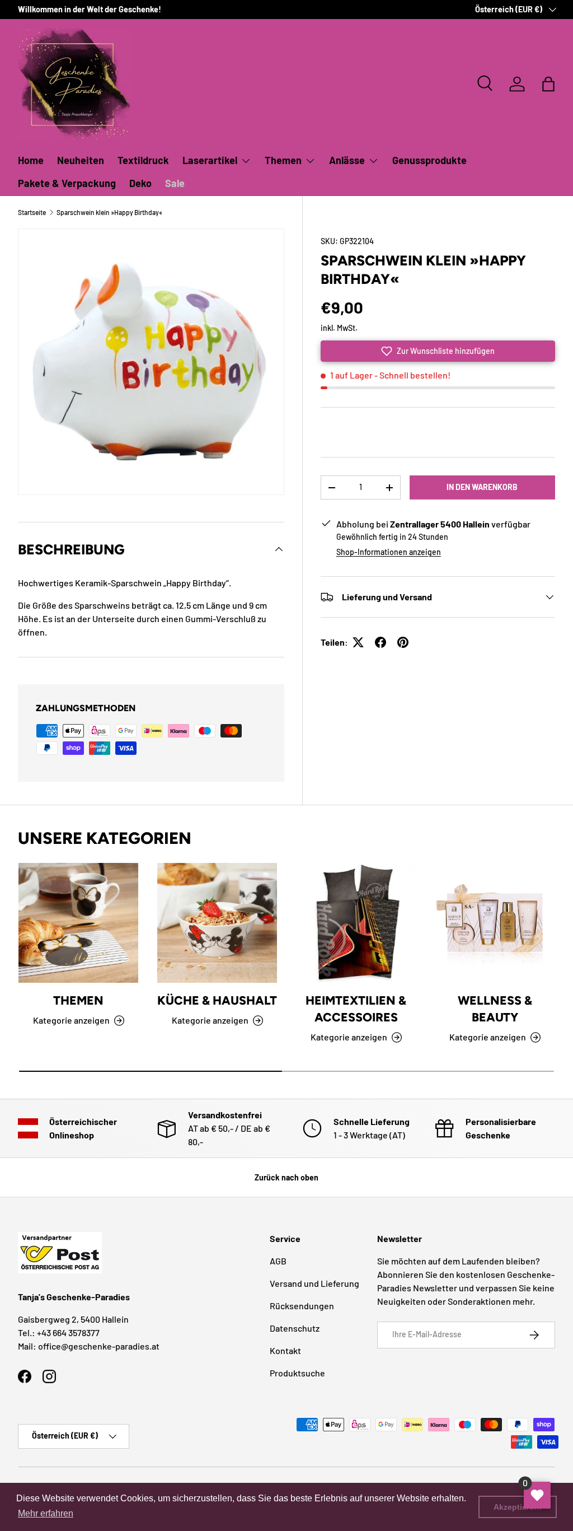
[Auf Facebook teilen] (380, 642)
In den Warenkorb (482, 487)
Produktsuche (297, 1372)
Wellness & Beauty (495, 1008)
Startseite (32, 212)
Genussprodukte (429, 160)
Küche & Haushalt (217, 1000)
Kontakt (285, 1350)
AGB (278, 1260)
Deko (140, 183)
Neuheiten (80, 160)
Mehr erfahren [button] (45, 1513)
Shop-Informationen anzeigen (388, 552)
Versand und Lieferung (314, 1283)
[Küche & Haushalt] (217, 923)
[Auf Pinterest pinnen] (403, 642)
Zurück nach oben (286, 1177)
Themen (78, 1000)
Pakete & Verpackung (67, 183)
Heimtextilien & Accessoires (356, 1008)
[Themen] (78, 923)
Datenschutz (295, 1328)
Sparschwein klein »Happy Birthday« (109, 212)
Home (31, 160)
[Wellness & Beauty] (495, 923)
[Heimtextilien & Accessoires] (356, 923)
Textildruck (143, 160)
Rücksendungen (302, 1305)
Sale (175, 183)
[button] (548, 84)
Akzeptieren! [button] (518, 1506)
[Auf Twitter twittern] (358, 642)
